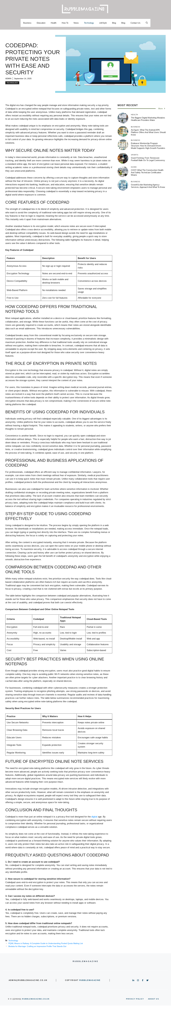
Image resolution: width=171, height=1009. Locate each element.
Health (53, 23)
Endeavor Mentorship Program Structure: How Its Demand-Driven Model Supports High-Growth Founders (148, 145)
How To (65, 23)
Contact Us (135, 23)
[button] (146, 23)
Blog (114, 23)
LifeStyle (103, 23)
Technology (89, 23)
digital (94, 816)
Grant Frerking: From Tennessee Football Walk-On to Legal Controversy (148, 159)
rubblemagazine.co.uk (36, 999)
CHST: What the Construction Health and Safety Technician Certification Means (147, 172)
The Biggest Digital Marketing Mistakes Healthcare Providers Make (148, 119)
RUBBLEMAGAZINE (89, 980)
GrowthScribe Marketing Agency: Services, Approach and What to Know (148, 186)
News (76, 23)
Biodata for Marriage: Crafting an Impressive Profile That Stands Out (37, 946)
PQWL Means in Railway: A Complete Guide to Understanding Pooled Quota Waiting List (45, 943)
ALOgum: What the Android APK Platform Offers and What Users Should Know (148, 132)
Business (27, 23)
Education (41, 23)
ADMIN (8, 78)
